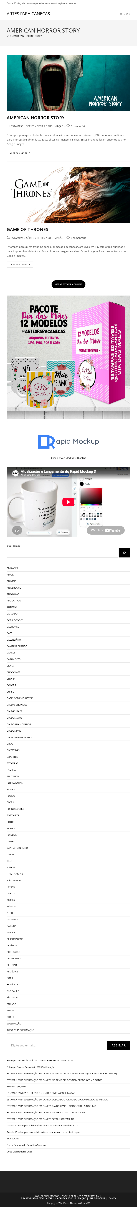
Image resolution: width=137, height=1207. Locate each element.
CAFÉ (9, 633)
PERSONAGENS (15, 939)
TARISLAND (13, 1138)
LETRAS (11, 887)
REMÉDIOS (12, 971)
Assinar (119, 1045)
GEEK (9, 860)
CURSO (10, 691)
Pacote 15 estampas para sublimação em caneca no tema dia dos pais (43, 1132)
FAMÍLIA (11, 769)
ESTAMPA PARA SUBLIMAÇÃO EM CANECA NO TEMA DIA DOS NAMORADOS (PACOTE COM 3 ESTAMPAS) (62, 1073)
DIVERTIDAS (13, 750)
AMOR (10, 574)
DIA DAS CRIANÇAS (17, 704)
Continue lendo (21, 153)
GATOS (10, 854)
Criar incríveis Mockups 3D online (68, 457)
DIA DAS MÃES (14, 711)
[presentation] (7, 421)
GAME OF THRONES (27, 229)
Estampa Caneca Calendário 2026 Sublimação (31, 1067)
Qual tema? (13, 545)
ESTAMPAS (17, 126)
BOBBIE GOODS (15, 620)
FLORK (10, 802)
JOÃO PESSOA (14, 880)
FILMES (11, 789)
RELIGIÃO (12, 965)
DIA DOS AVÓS (14, 717)
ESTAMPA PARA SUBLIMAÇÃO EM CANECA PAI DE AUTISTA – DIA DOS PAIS (46, 1112)
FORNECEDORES (15, 808)
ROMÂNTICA (13, 984)
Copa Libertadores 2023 (19, 1151)
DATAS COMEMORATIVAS (20, 698)
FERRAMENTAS (15, 782)
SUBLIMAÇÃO (56, 126)
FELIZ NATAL (13, 776)
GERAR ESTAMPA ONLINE (68, 284)
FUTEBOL (12, 834)
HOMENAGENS (15, 874)
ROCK (10, 978)
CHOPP (11, 678)
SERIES (30, 126)
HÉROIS (11, 867)
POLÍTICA (12, 945)
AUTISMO (12, 607)
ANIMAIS (11, 581)
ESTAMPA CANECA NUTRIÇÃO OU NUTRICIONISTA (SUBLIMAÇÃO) (41, 1093)
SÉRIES (41, 126)
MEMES (11, 899)
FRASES (11, 828)
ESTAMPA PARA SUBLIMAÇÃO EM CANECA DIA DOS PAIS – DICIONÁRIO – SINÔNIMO (51, 1106)
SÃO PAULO (13, 991)
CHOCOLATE (13, 672)
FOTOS (10, 821)
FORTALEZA (13, 815)
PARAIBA (11, 926)
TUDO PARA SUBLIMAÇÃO (20, 1030)
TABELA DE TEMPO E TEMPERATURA (80, 1196)
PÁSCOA (11, 932)
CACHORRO (13, 626)
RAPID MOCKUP (97, 1198)
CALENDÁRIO (14, 639)
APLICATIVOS (14, 600)
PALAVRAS (12, 919)
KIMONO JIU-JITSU (16, 1086)
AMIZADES (12, 568)
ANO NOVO (13, 594)
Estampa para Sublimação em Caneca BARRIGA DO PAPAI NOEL (40, 1060)
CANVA (112, 1198)
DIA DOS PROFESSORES (19, 737)
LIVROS (11, 893)
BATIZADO (12, 613)
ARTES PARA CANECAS (28, 13)
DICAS (10, 743)
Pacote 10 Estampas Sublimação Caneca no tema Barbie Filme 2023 (42, 1125)
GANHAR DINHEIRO (17, 847)
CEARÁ (10, 665)
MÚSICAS (12, 906)
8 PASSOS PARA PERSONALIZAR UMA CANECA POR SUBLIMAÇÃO (53, 1198)
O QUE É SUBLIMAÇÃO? (47, 1196)
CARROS (11, 652)
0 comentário (78, 126)
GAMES (10, 841)
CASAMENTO (14, 659)
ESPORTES (12, 756)
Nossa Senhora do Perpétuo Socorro (26, 1145)
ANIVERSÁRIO (14, 587)
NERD (10, 913)
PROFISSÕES (13, 951)
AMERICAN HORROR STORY (27, 36)
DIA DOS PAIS (14, 730)
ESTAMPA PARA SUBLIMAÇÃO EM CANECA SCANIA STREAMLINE (40, 1119)
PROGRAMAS (14, 958)
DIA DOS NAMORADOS (19, 724)
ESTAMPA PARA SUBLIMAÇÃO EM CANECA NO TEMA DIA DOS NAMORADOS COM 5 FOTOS (54, 1080)
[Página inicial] (8, 36)
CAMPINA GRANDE (17, 646)
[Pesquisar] (124, 553)
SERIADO (11, 1004)
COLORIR (12, 685)
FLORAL (11, 795)
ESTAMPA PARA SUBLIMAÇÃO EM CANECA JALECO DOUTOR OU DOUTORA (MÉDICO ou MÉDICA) (57, 1099)
